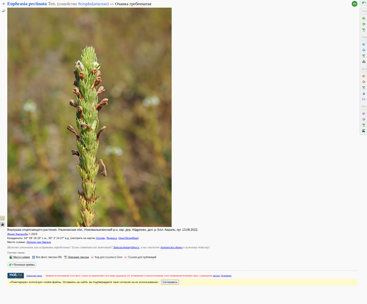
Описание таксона (78, 257)
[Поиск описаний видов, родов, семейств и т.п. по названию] (3, 11)
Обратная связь (34, 276)
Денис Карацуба (17, 234)
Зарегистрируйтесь (126, 247)
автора (216, 276)
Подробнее (226, 276)
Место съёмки (21, 257)
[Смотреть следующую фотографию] (154, 117)
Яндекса (111, 238)
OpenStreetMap (128, 238)
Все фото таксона (46, 257)
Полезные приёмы (24, 264)
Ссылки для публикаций (142, 257)
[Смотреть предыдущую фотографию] (24, 117)
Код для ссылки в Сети (108, 257)
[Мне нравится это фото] (2, 218)
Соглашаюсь (170, 282)
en (354, 3)
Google (100, 238)
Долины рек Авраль (39, 242)
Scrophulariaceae (92, 3)
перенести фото (172, 247)
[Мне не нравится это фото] (2, 224)
